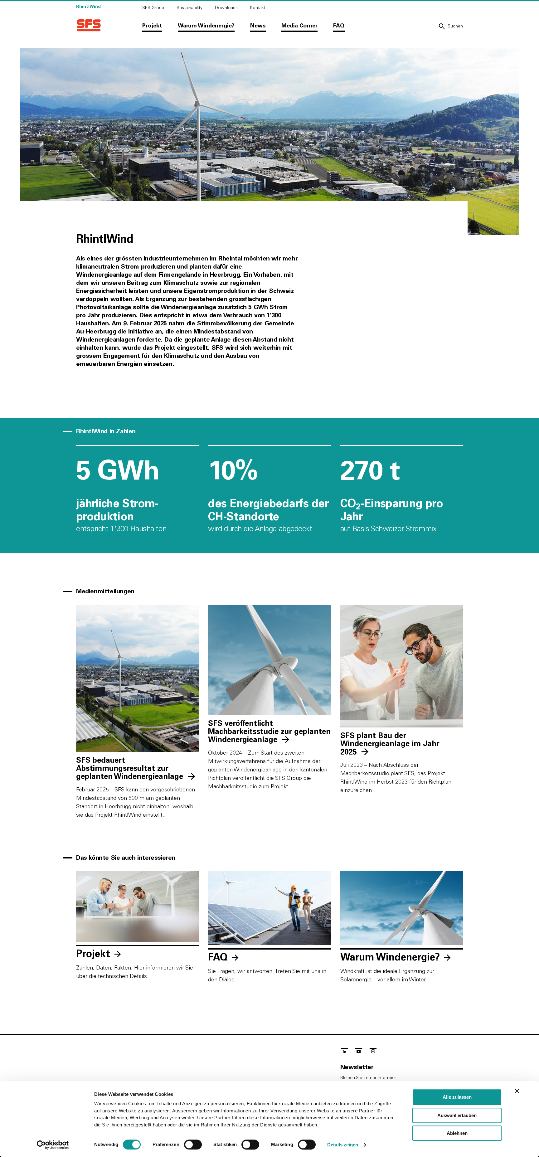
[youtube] (359, 1052)
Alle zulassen (457, 1097)
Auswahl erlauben (457, 1115)
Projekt (152, 26)
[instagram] (373, 1052)
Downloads (226, 8)
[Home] (88, 25)
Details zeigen (342, 1144)
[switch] (193, 1145)
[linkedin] (344, 1052)
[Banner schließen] (517, 1091)
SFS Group (153, 8)
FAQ (339, 26)
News (258, 26)
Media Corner (299, 26)
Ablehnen (457, 1133)
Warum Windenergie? (206, 26)
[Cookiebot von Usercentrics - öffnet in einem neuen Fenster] (53, 1145)
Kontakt (257, 8)
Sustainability (189, 8)
